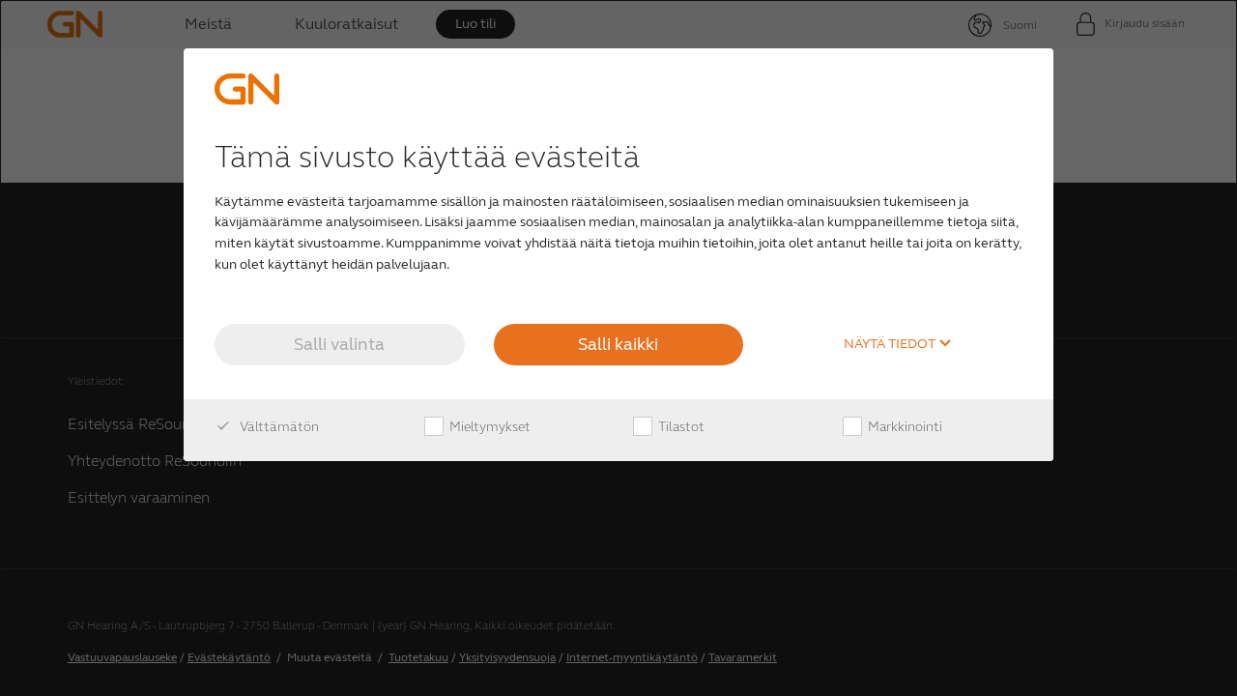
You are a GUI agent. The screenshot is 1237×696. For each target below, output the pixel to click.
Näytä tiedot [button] (891, 344)
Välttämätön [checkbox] (278, 427)
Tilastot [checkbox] (680, 427)
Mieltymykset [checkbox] (488, 427)
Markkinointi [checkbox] (903, 427)
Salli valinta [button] (339, 344)
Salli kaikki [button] (618, 344)
